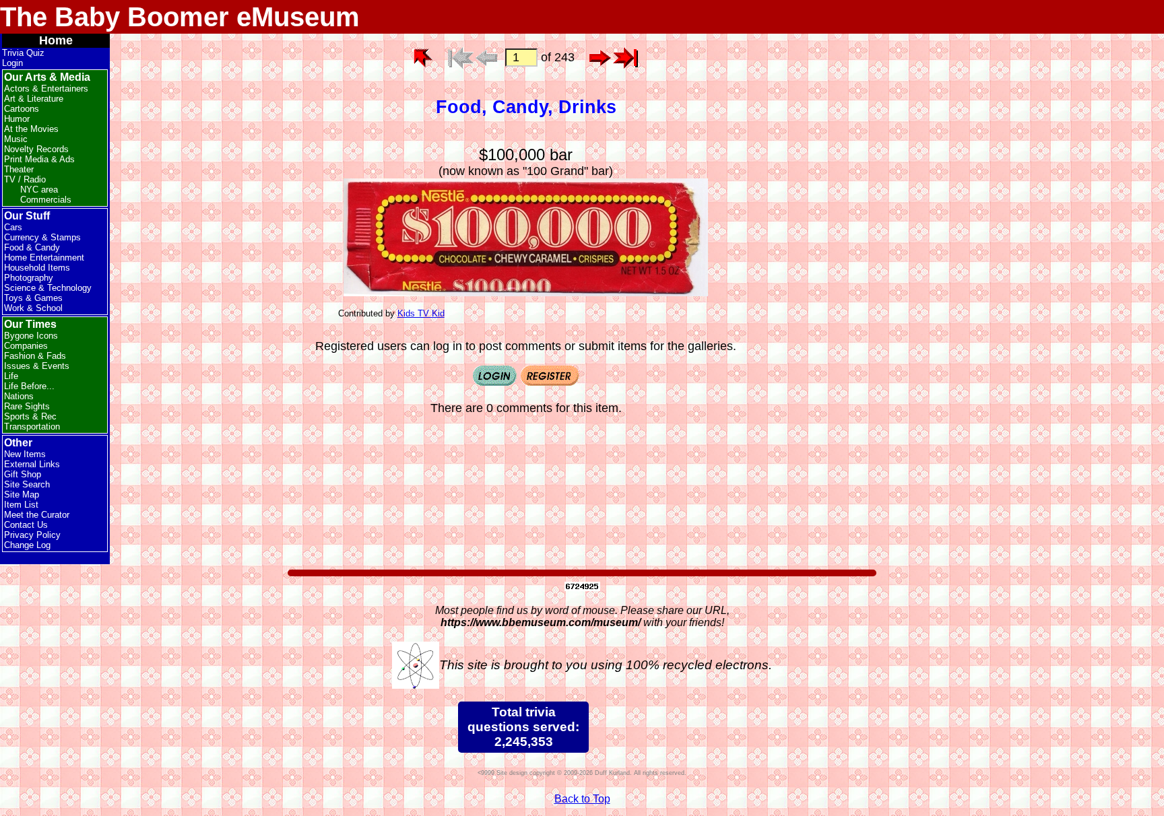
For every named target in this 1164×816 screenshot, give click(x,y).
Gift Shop (22, 474)
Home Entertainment (44, 257)
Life (11, 376)
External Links (32, 464)
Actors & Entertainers (46, 88)
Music (16, 139)
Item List (21, 505)
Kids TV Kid (421, 313)
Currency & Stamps (42, 237)
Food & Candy (32, 247)
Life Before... (29, 386)
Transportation (32, 426)
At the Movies (31, 129)
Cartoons (21, 109)
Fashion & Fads (35, 356)
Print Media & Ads (39, 159)
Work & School (33, 308)
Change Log (27, 545)
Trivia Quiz (23, 53)
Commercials (45, 200)
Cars (13, 227)
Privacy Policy (32, 535)
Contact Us (26, 525)
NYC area (39, 189)
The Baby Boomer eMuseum (180, 17)
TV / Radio (25, 179)
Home (56, 40)
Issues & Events (36, 366)
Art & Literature (33, 99)
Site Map (21, 494)
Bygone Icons (31, 336)
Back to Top (582, 799)
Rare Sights (27, 406)
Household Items (37, 268)
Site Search (27, 484)
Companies (26, 346)
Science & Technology (48, 288)
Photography (28, 278)
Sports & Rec (30, 416)
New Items (25, 454)
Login (12, 63)
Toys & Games (33, 298)
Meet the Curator (36, 515)
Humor (17, 119)
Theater (19, 169)
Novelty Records (36, 149)
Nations (19, 396)
